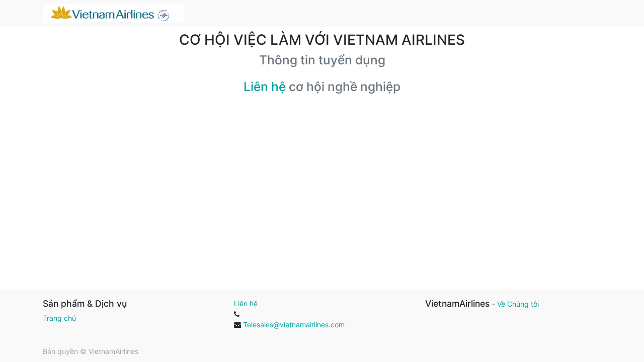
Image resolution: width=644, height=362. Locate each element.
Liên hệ (265, 86)
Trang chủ (59, 318)
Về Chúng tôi (518, 304)
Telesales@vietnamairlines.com (294, 324)
